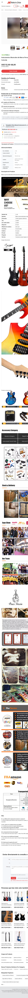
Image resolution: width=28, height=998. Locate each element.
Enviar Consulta (13, 71)
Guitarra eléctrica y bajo (6, 957)
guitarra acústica (17, 957)
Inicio (2, 9)
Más (2, 984)
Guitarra (20, 9)
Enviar (13, 878)
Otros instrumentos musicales (7, 962)
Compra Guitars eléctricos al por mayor (10, 982)
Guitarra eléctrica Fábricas (8, 975)
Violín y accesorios (17, 960)
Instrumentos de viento (18, 962)
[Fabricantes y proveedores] (14, 2)
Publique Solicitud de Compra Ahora (19, 880)
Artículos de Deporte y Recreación (11, 9)
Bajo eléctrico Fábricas (7, 978)
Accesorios (3, 960)
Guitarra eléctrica (18, 978)
